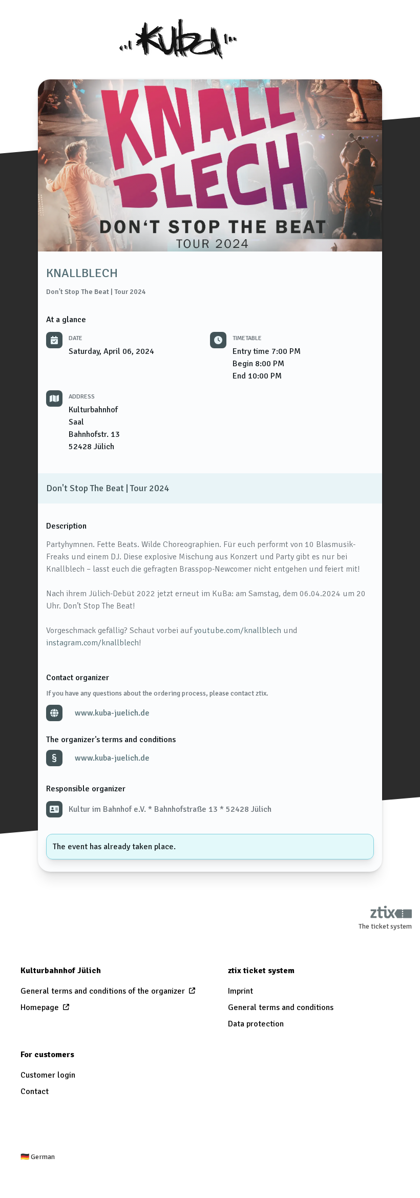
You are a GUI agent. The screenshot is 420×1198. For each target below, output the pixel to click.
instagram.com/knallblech (92, 643)
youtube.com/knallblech (237, 630)
